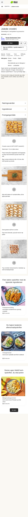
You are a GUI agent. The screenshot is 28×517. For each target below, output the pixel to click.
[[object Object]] (21, 43)
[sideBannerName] (14, 90)
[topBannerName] (14, 11)
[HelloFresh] (14, 2)
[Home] (2, 7)
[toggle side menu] (2, 2)
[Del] (25, 43)
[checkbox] (1, 34)
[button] (14, 109)
